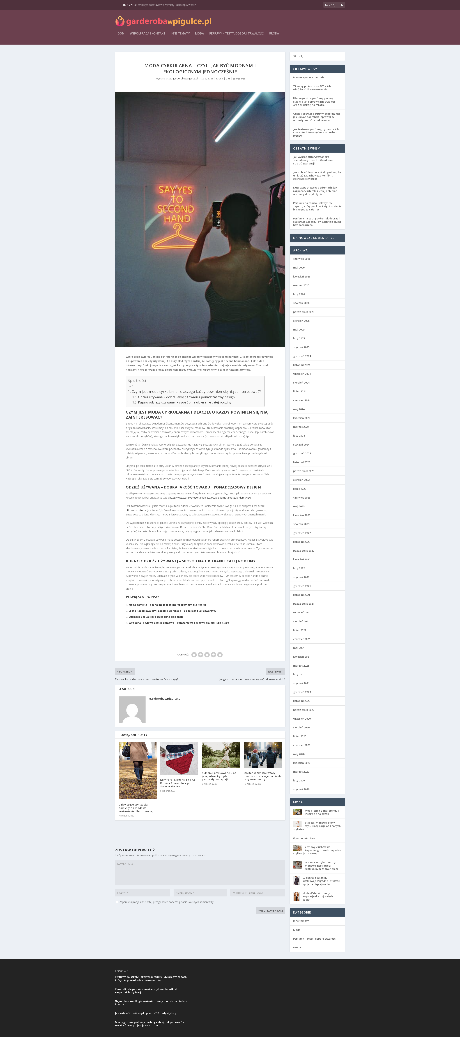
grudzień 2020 (302, 692)
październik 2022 (303, 550)
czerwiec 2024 (301, 400)
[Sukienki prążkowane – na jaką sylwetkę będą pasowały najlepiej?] (221, 755)
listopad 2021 (301, 594)
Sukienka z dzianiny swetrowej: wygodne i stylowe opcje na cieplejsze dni (321, 881)
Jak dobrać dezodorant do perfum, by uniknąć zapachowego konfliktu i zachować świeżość (317, 175)
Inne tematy (180, 33)
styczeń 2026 (301, 303)
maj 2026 (299, 267)
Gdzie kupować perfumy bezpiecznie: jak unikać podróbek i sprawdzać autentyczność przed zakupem (316, 117)
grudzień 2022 (302, 533)
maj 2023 (299, 506)
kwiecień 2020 (301, 763)
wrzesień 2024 (302, 373)
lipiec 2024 (299, 391)
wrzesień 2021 (302, 612)
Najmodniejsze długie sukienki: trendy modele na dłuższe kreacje (151, 1002)
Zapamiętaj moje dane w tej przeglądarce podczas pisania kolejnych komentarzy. (166, 902)
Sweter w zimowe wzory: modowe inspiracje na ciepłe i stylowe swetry (263, 776)
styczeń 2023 (301, 524)
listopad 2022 (301, 541)
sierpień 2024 (301, 382)
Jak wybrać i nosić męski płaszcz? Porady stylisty (145, 1013)
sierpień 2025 (301, 320)
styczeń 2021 (301, 683)
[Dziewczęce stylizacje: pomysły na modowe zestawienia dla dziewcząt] (138, 770)
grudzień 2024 (302, 356)
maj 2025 (299, 329)
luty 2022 (299, 568)
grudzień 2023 (302, 453)
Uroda (274, 33)
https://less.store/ (136, 510)
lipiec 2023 (299, 488)
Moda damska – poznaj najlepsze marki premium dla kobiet (167, 604)
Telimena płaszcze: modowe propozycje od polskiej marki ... (168, 4)
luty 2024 (299, 435)
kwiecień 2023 (301, 515)
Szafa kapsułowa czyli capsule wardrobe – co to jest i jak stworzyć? (172, 610)
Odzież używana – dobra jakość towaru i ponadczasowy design (186, 397)
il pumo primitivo (304, 838)
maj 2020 (299, 754)
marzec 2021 (301, 665)
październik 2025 (303, 312)
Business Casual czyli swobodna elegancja (156, 616)
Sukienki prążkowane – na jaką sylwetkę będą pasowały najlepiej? (219, 776)
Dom (121, 33)
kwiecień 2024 (301, 418)
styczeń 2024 (301, 444)
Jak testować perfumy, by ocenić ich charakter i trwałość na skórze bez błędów (316, 132)
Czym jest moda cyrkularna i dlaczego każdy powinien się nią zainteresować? (196, 391)
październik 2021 (303, 603)
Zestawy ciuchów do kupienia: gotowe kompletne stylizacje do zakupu (317, 850)
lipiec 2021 (299, 630)
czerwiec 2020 (301, 745)
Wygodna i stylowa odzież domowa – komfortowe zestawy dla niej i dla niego (179, 623)
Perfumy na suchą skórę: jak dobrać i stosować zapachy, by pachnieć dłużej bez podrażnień (317, 222)
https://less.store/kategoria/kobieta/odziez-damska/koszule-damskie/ (209, 497)
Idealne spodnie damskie (308, 77)
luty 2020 (299, 780)
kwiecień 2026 (301, 276)
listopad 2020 (301, 701)
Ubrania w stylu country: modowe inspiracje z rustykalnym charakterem (321, 866)
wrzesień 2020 (302, 718)
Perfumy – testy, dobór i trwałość (236, 33)
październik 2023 (303, 471)
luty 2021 (299, 674)
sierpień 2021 (301, 621)
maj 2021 (299, 648)
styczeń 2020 (301, 789)
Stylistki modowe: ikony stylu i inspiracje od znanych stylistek (317, 826)
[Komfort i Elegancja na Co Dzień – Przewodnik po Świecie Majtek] (179, 758)
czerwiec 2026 (301, 258)
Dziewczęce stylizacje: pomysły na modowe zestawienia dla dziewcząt (136, 808)
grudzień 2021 (302, 586)
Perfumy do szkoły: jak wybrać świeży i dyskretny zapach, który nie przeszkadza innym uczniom (151, 978)
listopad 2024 (301, 365)
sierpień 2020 (301, 727)
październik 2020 (303, 710)
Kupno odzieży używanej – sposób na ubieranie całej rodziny (184, 402)
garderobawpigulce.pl (185, 78)
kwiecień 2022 (301, 559)
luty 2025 (299, 338)
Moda (199, 33)
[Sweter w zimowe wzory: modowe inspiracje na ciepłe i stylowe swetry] (263, 755)
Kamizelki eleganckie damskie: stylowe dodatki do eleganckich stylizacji (146, 990)
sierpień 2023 (301, 479)
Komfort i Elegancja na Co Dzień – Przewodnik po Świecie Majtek (178, 783)
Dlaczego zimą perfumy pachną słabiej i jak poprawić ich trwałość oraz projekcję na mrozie (314, 101)
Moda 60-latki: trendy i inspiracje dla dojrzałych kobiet (317, 896)
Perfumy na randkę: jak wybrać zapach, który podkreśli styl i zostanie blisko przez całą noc (317, 206)
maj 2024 (299, 409)
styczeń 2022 (301, 577)
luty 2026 (299, 294)
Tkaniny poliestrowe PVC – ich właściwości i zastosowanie (312, 87)
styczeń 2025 (301, 347)
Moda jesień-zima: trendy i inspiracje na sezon (322, 812)
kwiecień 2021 (301, 656)
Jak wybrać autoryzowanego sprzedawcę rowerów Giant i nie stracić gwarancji (313, 160)
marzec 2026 (301, 285)
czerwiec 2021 (301, 639)
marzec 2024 (301, 426)
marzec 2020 (301, 771)
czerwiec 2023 (301, 497)
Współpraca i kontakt (147, 33)
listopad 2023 (301, 462)
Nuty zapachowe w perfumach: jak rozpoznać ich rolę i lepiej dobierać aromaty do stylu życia (315, 191)
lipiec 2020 (299, 736)
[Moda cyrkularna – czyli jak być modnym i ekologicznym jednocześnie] (200, 219)
